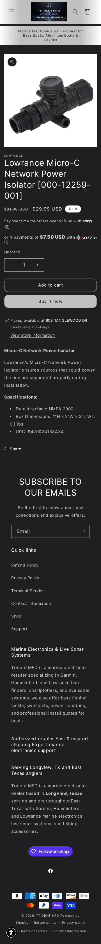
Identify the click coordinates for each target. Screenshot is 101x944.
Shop (16, 616)
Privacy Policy (25, 577)
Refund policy (45, 923)
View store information (32, 335)
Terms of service (34, 931)
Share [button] (15, 448)
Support (19, 628)
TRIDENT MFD (47, 916)
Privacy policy (73, 923)
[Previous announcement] (10, 35)
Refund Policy (25, 565)
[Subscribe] (83, 531)
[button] (11, 12)
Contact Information (31, 603)
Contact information (69, 931)
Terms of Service (28, 590)
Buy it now (50, 301)
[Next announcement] (90, 35)
